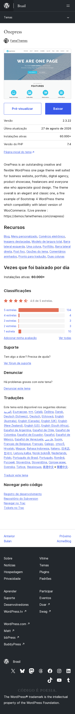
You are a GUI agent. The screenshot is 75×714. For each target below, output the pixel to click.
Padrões (45, 578)
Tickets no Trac (14, 507)
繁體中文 (62, 466)
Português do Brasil (25, 457)
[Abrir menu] (69, 5)
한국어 (8, 453)
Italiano (55, 448)
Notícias (9, 565)
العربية (7, 411)
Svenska (9, 466)
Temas (8, 17)
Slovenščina (39, 462)
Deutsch (35, 416)
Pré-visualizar (22, 109)
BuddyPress (14, 644)
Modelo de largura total (47, 241)
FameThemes (19, 40)
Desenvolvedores (16, 605)
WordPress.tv (15, 611)
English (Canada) (29, 421)
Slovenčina (23, 462)
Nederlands (59, 453)
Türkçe (20, 466)
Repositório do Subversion (21, 498)
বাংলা (30, 411)
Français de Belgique (17, 443)
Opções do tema (37, 251)
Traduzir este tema (16, 475)
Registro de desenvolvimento (23, 494)
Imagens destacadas (17, 241)
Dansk (59, 411)
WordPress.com (17, 624)
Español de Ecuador (30, 434)
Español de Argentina (17, 430)
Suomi (58, 439)
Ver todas (65, 337)
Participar (46, 591)
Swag (45, 611)
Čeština (49, 411)
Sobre (8, 558)
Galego (49, 443)
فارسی (49, 439)
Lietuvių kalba (22, 453)
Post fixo (19, 251)
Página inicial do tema (18, 152)
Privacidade (12, 578)
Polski (7, 457)
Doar (44, 605)
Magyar (20, 448)
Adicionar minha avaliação (20, 337)
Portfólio (48, 246)
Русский (9, 462)
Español (49, 434)
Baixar (58, 109)
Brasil (16, 662)
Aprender (10, 591)
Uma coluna (33, 246)
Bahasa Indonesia (38, 448)
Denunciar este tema (17, 388)
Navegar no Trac (14, 503)
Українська (34, 466)
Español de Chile (43, 430)
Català (38, 411)
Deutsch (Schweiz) (16, 416)
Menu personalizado (24, 236)
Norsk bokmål (41, 453)
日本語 (65, 448)
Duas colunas (56, 256)
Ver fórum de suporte (17, 363)
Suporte (9, 598)
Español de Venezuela (29, 439)
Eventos (45, 598)
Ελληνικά (47, 416)
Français (37, 443)
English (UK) (49, 421)
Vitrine (43, 558)
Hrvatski (9, 448)
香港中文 (48, 466)
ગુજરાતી (59, 443)
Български (20, 411)
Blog (7, 236)
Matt (9, 631)
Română (59, 457)
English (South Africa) (55, 425)
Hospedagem (13, 572)
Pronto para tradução (32, 256)
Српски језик (57, 462)
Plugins (44, 572)
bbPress (11, 637)
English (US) (32, 425)
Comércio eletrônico (52, 236)
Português (46, 457)
